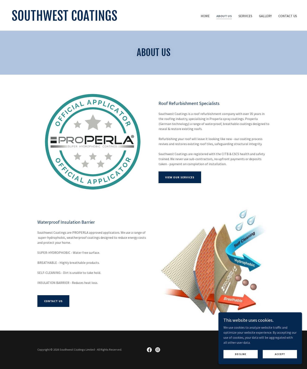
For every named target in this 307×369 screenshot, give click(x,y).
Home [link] (205, 16)
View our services (179, 177)
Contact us (53, 301)
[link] (64, 15)
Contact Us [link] (287, 16)
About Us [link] (224, 16)
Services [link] (245, 16)
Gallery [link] (265, 16)
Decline (240, 354)
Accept (280, 354)
